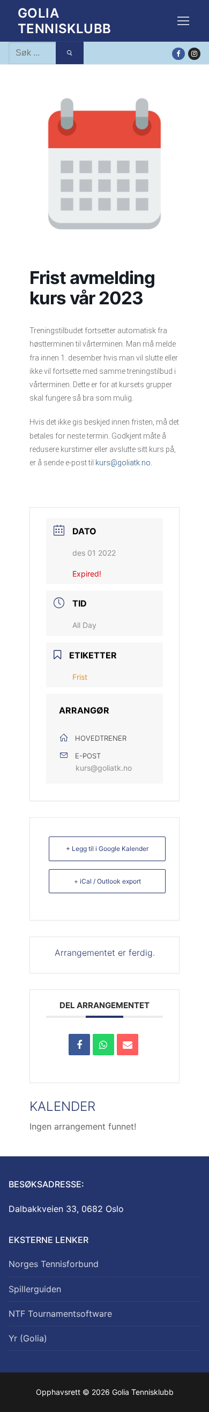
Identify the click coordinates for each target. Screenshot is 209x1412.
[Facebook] (178, 54)
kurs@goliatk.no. (123, 462)
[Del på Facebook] (79, 1044)
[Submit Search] (69, 53)
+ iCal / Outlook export (107, 881)
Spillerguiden (35, 1289)
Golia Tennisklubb (64, 20)
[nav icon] (183, 21)
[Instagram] (194, 54)
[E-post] (127, 1044)
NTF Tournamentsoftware (60, 1313)
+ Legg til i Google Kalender (107, 849)
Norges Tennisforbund (54, 1263)
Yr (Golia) (28, 1338)
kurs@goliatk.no (104, 767)
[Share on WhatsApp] (103, 1044)
